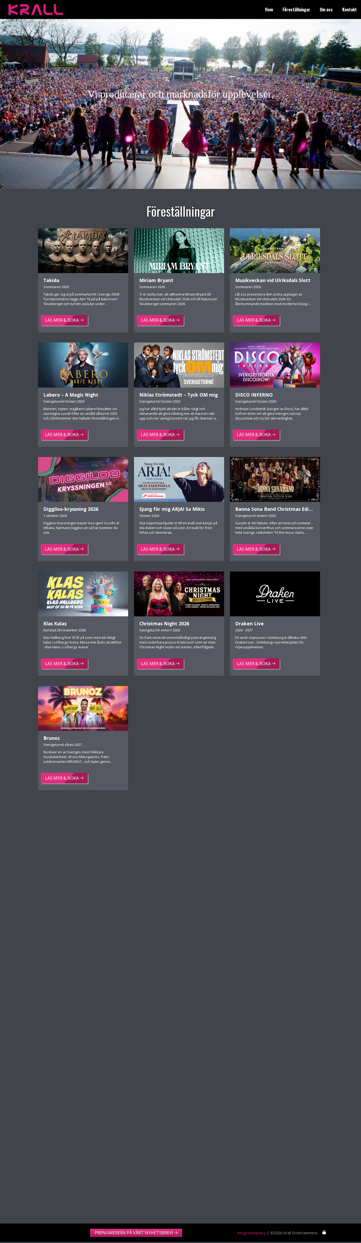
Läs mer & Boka (62, 320)
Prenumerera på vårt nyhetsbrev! (134, 1233)
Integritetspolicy (251, 1232)
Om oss (326, 9)
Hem (269, 9)
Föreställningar (296, 9)
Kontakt (349, 9)
